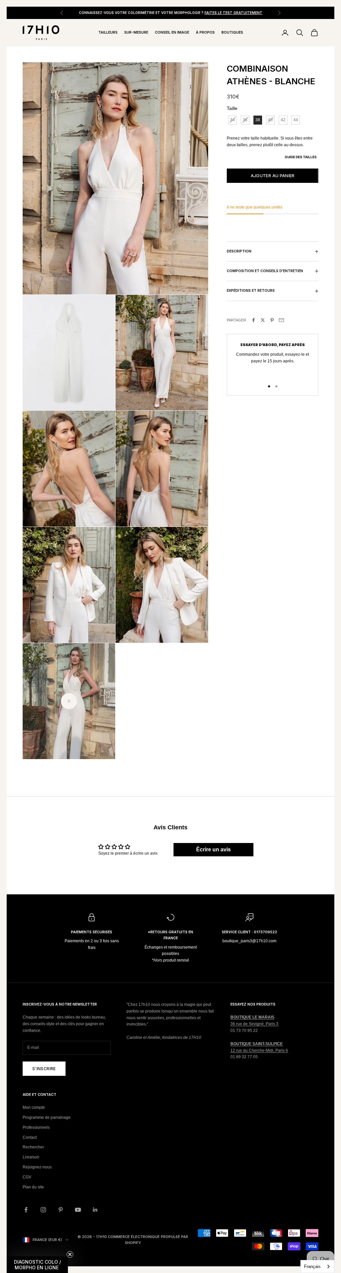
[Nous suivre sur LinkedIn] (95, 1209)
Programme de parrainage (47, 1117)
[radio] (232, 120)
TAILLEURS (108, 32)
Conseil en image (172, 32)
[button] (37, 1264)
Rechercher (33, 1147)
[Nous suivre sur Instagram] (43, 1209)
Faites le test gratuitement (233, 13)
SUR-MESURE (136, 32)
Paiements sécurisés (91, 932)
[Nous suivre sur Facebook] (26, 1209)
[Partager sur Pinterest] (272, 320)
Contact (30, 1137)
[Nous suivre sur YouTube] (78, 1209)
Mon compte (34, 1107)
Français (312, 1266)
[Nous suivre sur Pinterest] (60, 1209)
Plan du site (33, 1187)
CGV (27, 1177)
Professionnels (36, 1127)
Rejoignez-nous (37, 1167)
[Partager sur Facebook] (253, 320)
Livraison (31, 1157)
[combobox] (317, 1266)
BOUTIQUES (232, 32)
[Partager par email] (281, 320)
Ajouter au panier (273, 175)
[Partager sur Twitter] (262, 320)
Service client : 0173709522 (249, 932)
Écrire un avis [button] (213, 849)
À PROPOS (205, 32)
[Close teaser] (70, 1254)
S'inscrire (44, 1068)
